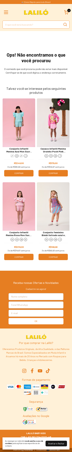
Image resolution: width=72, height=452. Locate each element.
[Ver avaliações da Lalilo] (29, 422)
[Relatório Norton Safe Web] (42, 409)
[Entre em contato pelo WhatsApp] (53, 450)
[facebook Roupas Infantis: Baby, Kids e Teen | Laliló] (32, 370)
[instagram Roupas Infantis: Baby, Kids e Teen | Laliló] (24, 370)
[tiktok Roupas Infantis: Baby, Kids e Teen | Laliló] (48, 370)
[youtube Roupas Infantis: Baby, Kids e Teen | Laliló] (40, 370)
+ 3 (60, 156)
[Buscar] (65, 24)
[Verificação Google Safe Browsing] (28, 409)
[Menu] (7, 12)
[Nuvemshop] (23, 450)
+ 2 (26, 156)
